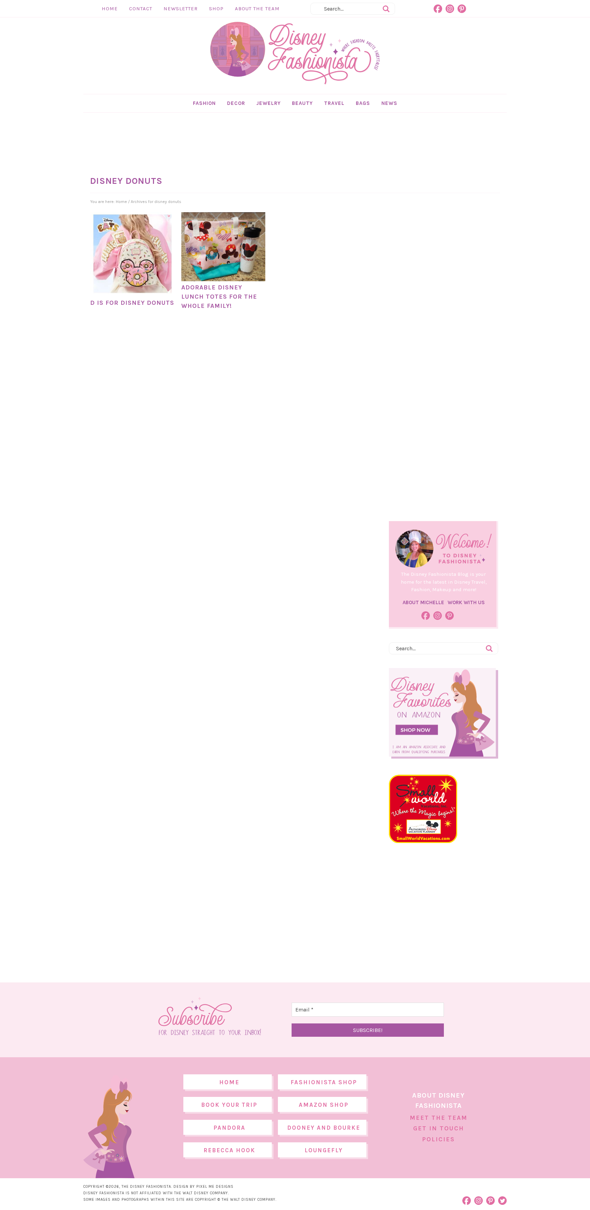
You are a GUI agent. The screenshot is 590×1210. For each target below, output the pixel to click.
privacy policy (305, 661)
